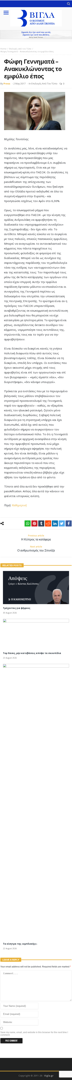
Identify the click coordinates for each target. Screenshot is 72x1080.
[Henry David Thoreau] (36, 34)
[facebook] (69, 523)
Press (7, 83)
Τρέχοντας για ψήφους (16, 608)
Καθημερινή (19, 505)
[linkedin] (55, 523)
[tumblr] (41, 523)
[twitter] (62, 523)
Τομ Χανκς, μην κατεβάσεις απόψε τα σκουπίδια (32, 653)
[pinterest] (34, 523)
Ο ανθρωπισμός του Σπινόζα (36, 548)
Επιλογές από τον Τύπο (20, 48)
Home (3, 48)
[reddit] (48, 523)
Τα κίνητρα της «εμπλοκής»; (20, 943)
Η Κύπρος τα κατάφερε (36, 537)
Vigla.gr (49, 1075)
